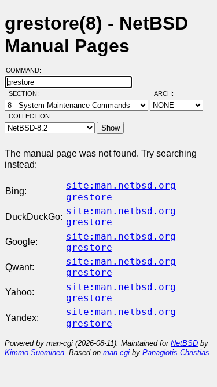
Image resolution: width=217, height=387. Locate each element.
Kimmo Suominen (34, 352)
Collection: (30, 116)
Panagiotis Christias (175, 352)
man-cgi (116, 352)
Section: (26, 93)
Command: (27, 70)
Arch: (169, 93)
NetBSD (184, 343)
